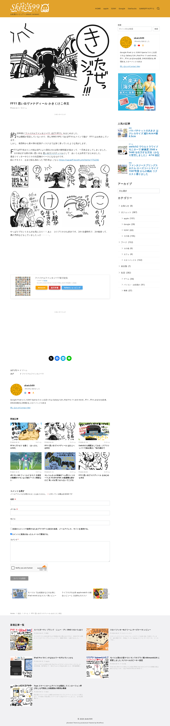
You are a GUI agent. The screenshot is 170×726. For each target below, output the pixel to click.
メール (14, 509)
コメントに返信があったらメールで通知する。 (31, 534)
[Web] (25, 392)
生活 (123, 272)
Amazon (41, 287)
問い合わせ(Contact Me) (20, 408)
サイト (13, 519)
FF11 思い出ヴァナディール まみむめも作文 (94, 476)
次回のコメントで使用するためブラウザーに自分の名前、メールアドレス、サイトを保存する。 (50, 529)
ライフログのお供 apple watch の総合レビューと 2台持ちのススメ (77, 594)
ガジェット (126, 212)
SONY (113, 8)
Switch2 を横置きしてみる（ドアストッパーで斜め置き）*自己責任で (94, 446)
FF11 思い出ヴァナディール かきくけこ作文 (46, 613)
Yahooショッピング (72, 287)
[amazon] (33, 392)
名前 (13, 499)
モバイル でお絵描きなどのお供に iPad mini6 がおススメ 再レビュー (42, 594)
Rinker (45, 280)
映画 (125, 290)
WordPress (100, 723)
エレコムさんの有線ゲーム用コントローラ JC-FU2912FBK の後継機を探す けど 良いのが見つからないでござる (60, 477)
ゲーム (25, 108)
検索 (119, 25)
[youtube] (29, 392)
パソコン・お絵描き (132, 284)
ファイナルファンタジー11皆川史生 (51, 277)
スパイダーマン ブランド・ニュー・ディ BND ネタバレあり (58, 629)
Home (12, 613)
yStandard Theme (72, 723)
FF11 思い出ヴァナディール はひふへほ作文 (60, 446)
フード (124, 242)
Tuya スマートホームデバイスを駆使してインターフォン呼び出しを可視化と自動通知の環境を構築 (58, 687)
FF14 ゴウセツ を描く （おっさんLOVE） (24, 446)
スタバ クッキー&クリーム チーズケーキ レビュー (130, 629)
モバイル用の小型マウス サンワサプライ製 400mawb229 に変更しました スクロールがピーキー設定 (135, 658)
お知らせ (125, 205)
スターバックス (130, 260)
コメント (14, 539)
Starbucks (132, 8)
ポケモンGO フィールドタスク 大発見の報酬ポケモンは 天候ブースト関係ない (25, 477)
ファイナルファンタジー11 (33, 374)
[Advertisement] (60, 121)
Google (122, 8)
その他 (126, 236)
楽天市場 (54, 287)
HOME (98, 8)
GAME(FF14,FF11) (146, 8)
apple (105, 8)
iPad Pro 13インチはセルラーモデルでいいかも (53, 657)
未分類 (124, 266)
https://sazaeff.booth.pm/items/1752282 (79, 159)
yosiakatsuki (84, 723)
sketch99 (88, 719)
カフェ (126, 254)
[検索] (158, 8)
